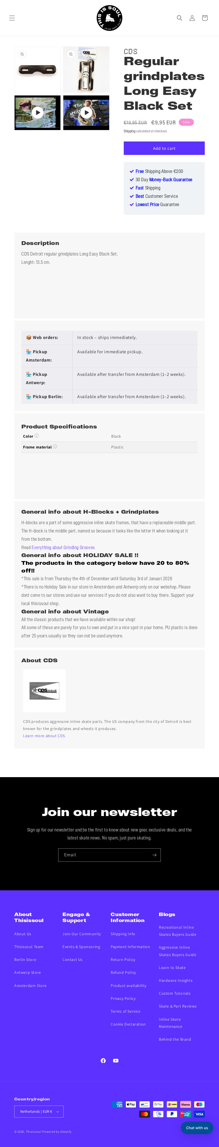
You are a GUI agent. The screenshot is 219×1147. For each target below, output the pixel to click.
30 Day (164, 180)
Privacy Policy (123, 998)
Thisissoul (34, 1132)
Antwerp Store (27, 972)
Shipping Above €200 (159, 172)
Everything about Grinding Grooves (63, 548)
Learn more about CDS (44, 735)
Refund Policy (123, 972)
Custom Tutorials (175, 993)
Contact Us (72, 959)
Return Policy (123, 959)
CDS (131, 50)
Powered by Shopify (57, 1132)
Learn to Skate (172, 967)
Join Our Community (81, 933)
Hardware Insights (175, 980)
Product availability (129, 985)
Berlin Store (25, 959)
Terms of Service (126, 1011)
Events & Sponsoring (81, 946)
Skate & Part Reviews (178, 1006)
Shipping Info (123, 933)
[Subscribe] (154, 855)
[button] (12, 18)
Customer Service (157, 197)
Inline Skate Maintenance (170, 1023)
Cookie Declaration (128, 1024)
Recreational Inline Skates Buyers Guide (177, 931)
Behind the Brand (175, 1039)
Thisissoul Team (29, 946)
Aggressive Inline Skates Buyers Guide (177, 951)
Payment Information (130, 946)
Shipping (129, 131)
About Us (22, 933)
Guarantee (157, 205)
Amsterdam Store (30, 985)
